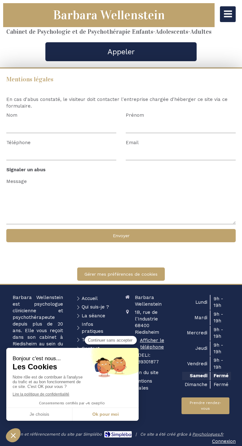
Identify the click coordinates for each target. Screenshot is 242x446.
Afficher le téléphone (152, 343)
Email (132, 142)
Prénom (135, 115)
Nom (11, 115)
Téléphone (18, 142)
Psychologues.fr (207, 434)
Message (16, 181)
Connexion (224, 441)
